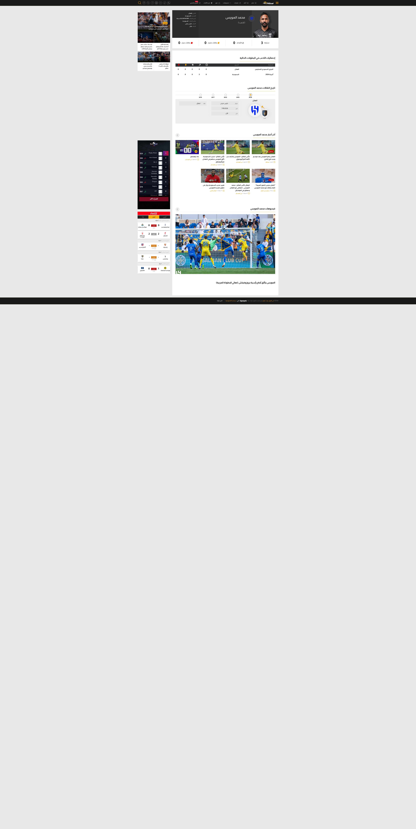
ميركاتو (267, 162)
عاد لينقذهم (194, 156)
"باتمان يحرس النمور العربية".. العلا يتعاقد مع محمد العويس (264, 186)
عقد (204, 103)
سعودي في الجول (265, 190)
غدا (143, 217)
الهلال (237, 69)
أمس (164, 217)
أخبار (245, 3)
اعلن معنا (220, 301)
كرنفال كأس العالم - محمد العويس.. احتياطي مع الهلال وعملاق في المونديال (240, 187)
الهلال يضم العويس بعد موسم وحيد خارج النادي (264, 158)
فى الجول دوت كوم (268, 301)
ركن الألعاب (206, 3)
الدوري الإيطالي (165, 252)
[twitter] (148, 3)
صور (216, 3)
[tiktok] (165, 3)
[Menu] (276, 3)
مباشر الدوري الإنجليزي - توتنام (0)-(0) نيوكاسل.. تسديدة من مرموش (156, 28)
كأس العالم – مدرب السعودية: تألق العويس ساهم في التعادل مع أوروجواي (213, 159)
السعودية (235, 74)
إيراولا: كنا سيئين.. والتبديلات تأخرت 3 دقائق (163, 66)
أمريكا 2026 (269, 74)
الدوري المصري (194, 3)
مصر (252, 3)
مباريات (236, 3)
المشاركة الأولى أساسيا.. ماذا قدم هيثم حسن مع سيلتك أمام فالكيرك (162, 47)
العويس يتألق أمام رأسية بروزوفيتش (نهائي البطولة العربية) (245, 282)
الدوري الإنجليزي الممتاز (164, 220)
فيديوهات (226, 3)
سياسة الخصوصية (231, 301)
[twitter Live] (152, 3)
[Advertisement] (154, 105)
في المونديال (239, 162)
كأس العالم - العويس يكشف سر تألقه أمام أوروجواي (238, 158)
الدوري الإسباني (165, 240)
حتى (237, 113)
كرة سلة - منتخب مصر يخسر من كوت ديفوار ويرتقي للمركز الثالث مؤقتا (146, 47)
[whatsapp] (169, 3)
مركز (236, 103)
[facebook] (144, 3)
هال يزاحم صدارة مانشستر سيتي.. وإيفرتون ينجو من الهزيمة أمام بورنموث (146, 66)
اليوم (154, 217)
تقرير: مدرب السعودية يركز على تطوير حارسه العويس (213, 186)
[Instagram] (156, 3)
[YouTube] (160, 3)
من (237, 108)
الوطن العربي (213, 190)
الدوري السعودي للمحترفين (264, 69)
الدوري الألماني (165, 263)
